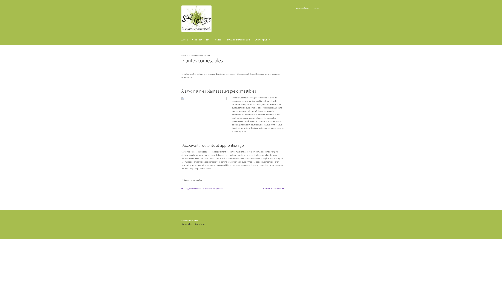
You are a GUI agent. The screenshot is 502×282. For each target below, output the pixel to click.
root (208, 55)
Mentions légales (302, 8)
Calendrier (197, 39)
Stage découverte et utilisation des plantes (203, 188)
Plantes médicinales (272, 188)
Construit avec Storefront (193, 224)
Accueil (184, 39)
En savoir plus (261, 39)
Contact (316, 8)
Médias (218, 39)
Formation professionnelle (238, 39)
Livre (208, 39)
